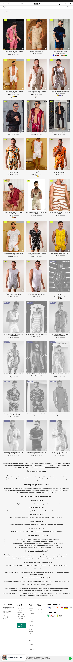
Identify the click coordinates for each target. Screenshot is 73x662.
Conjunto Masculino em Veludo (59, 51)
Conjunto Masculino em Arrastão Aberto (36, 413)
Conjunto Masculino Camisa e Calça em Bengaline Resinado (59, 374)
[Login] (63, 3)
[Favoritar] (23, 49)
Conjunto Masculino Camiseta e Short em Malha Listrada (36, 453)
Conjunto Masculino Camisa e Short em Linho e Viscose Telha (59, 335)
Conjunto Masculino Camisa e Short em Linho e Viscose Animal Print (13, 413)
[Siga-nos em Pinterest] (38, 612)
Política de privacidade (31, 624)
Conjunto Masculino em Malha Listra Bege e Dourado (59, 213)
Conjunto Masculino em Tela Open (59, 253)
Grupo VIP (30, 641)
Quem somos (31, 637)
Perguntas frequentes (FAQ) (31, 616)
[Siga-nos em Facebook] (38, 609)
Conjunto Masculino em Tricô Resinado (36, 373)
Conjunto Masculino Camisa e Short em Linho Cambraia (36, 92)
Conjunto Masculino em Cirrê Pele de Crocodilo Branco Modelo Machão (36, 293)
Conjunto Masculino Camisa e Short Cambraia (59, 453)
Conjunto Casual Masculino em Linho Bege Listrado (36, 213)
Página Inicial (6, 11)
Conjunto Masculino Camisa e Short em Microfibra (13, 52)
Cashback (31, 650)
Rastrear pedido (31, 609)
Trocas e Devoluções (31, 631)
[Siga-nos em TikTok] (41, 612)
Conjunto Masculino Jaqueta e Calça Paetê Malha (59, 293)
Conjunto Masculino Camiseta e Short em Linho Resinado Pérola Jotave (13, 453)
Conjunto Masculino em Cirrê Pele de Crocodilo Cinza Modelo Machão (13, 293)
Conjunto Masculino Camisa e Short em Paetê (13, 92)
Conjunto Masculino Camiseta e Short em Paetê (13, 254)
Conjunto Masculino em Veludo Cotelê (59, 132)
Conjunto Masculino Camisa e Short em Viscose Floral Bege (13, 171)
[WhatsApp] (70, 658)
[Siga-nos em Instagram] (41, 609)
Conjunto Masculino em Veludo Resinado (36, 132)
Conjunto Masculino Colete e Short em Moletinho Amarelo (13, 335)
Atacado (31, 644)
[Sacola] (69, 3)
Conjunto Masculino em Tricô (36, 51)
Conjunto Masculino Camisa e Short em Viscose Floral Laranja (59, 171)
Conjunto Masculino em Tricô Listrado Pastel (36, 334)
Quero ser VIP (21, 625)
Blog (30, 647)
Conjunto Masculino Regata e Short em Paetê (36, 171)
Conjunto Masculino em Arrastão (13, 132)
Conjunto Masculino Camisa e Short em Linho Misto (13, 213)
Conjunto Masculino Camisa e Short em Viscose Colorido (13, 374)
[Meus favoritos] (66, 4)
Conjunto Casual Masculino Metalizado (59, 91)
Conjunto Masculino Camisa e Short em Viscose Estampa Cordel (36, 254)
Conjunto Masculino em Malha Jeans (59, 413)
